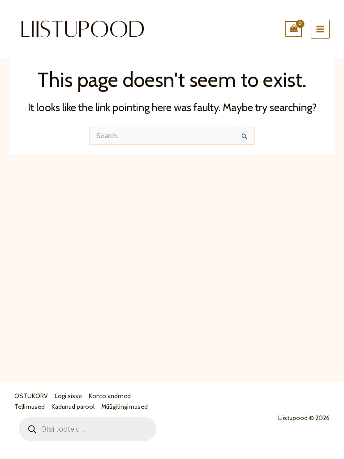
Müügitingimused (124, 407)
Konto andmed (110, 396)
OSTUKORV (31, 396)
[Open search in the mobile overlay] (87, 429)
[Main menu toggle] (320, 29)
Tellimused (29, 407)
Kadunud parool (73, 407)
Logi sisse (68, 396)
